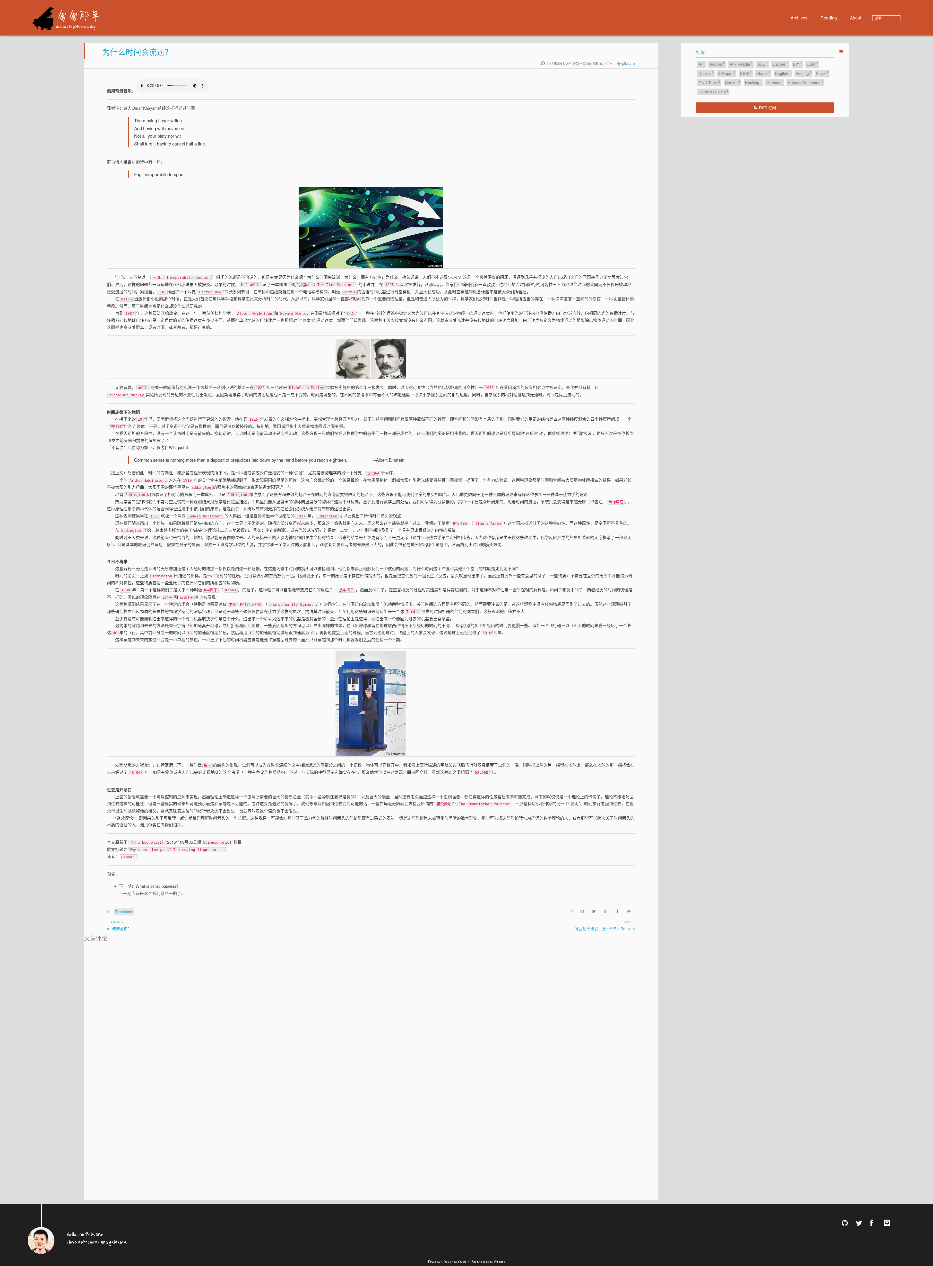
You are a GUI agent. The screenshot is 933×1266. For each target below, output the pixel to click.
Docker (706, 73)
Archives (799, 17)
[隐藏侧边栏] (841, 51)
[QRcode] (606, 911)
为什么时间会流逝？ (137, 51)
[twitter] (861, 1223)
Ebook (763, 73)
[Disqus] (371, 1004)
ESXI (746, 73)
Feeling (804, 73)
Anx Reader (741, 64)
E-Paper (726, 73)
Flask (822, 73)
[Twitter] (594, 911)
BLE (763, 64)
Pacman (476, 1261)
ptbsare (628, 63)
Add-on (717, 64)
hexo (447, 1261)
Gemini (732, 82)
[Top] (629, 911)
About (855, 17)
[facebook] (875, 1223)
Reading (829, 17)
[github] (847, 1223)
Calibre (780, 64)
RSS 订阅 (767, 107)
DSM (812, 64)
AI (702, 64)
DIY (797, 64)
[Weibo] (582, 911)
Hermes (775, 82)
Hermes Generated (805, 82)
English (783, 73)
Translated (124, 911)
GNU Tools (709, 82)
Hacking (753, 82)
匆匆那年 (78, 15)
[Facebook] (617, 911)
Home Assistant (713, 92)
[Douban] (889, 1222)
